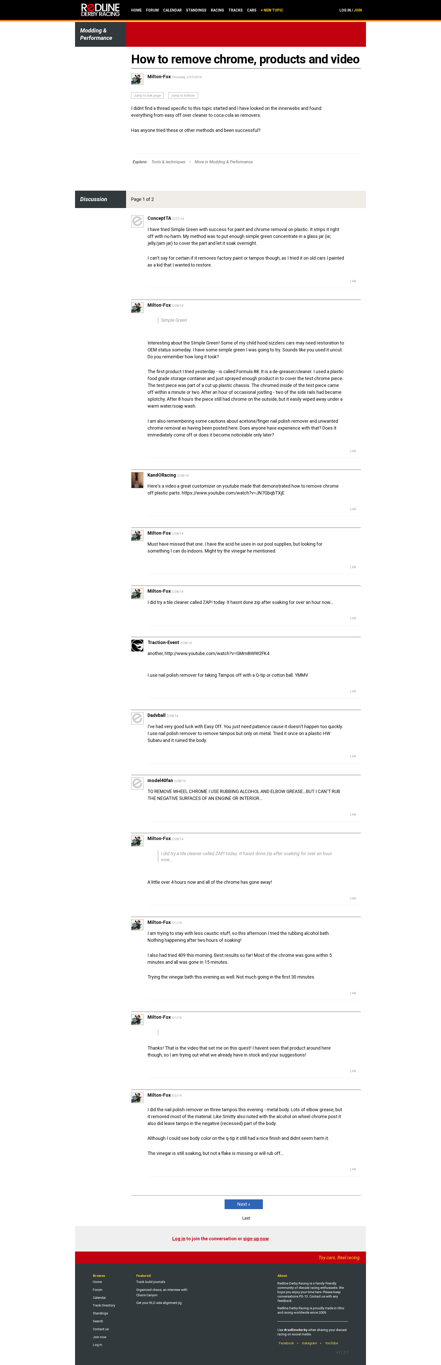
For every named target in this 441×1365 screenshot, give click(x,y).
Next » (243, 1204)
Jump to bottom (183, 95)
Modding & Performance (96, 34)
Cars (251, 10)
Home (136, 10)
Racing (217, 10)
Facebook (286, 1343)
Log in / (350, 10)
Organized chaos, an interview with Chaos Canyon (161, 1292)
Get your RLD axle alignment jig (159, 1303)
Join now (99, 1337)
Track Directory (104, 1305)
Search (98, 1321)
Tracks (235, 10)
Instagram (309, 1343)
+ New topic (272, 10)
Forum (152, 10)
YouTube (331, 1343)
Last (246, 1218)
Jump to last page (147, 95)
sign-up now (256, 1238)
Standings (196, 10)
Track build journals (150, 1282)
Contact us (101, 1329)
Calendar (172, 10)
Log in (178, 1238)
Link (353, 281)
